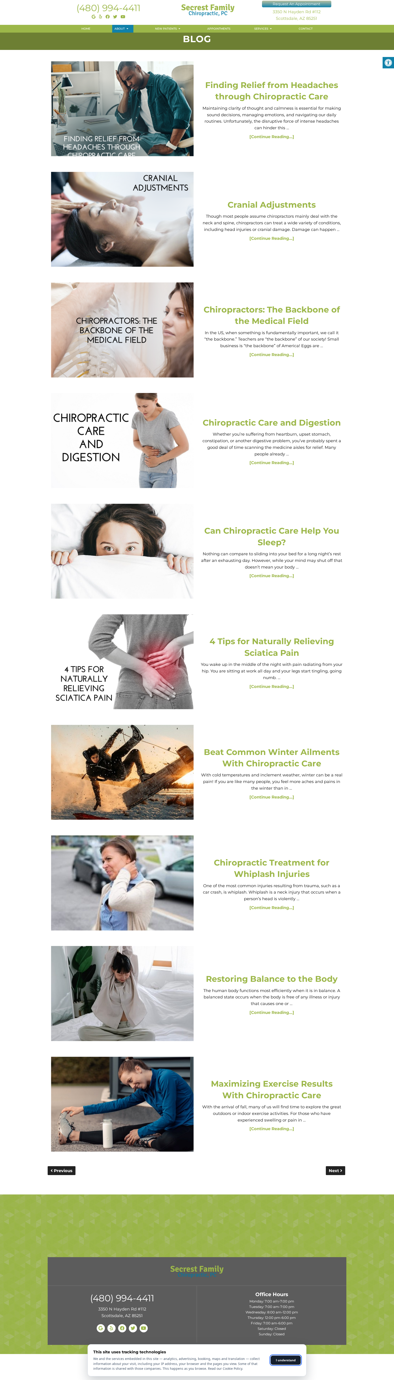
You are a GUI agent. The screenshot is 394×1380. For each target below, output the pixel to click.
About (119, 28)
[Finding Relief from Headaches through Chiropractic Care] (122, 109)
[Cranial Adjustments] (122, 220)
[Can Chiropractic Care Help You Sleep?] (122, 552)
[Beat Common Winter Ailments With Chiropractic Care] (122, 773)
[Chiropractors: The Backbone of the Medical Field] (122, 330)
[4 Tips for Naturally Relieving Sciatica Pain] (122, 662)
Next (334, 1170)
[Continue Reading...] (271, 136)
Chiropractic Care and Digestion (272, 423)
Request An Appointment (296, 4)
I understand (286, 1360)
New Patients (166, 28)
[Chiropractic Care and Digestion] (122, 441)
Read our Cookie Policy (225, 1368)
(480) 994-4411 (108, 7)
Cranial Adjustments (272, 205)
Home (85, 28)
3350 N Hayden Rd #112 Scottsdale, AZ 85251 (297, 15)
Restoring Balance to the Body (272, 979)
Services (261, 28)
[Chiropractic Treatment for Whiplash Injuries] (122, 883)
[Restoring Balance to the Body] (122, 994)
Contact (306, 28)
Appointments (218, 28)
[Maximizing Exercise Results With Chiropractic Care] (122, 1105)
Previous (63, 1170)
